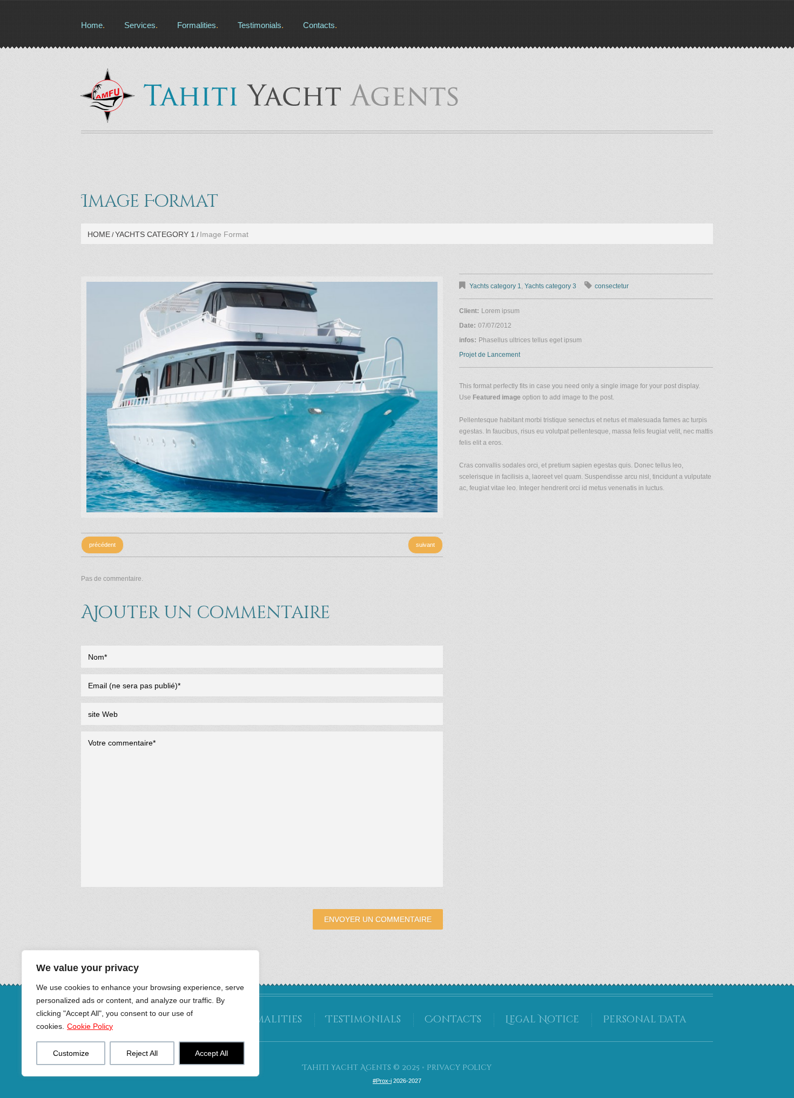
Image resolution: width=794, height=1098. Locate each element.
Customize (71, 1053)
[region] (140, 1013)
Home (92, 25)
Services (140, 25)
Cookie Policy (90, 1026)
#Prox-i (382, 1080)
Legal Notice (542, 1019)
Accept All (211, 1053)
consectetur (612, 286)
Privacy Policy (459, 1067)
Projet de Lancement (489, 354)
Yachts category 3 (550, 286)
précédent (102, 544)
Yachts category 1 (155, 234)
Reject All (142, 1053)
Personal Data (645, 1019)
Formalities (196, 25)
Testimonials (259, 25)
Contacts (319, 25)
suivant (425, 544)
